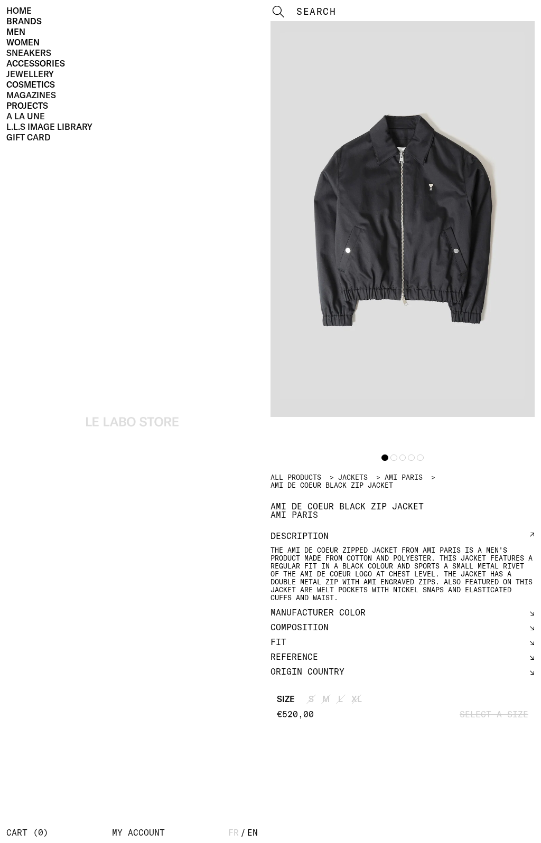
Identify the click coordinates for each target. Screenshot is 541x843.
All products (295, 477)
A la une (25, 116)
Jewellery (30, 74)
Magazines (31, 95)
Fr (233, 832)
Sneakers (28, 53)
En (252, 832)
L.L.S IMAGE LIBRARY (49, 126)
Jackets (353, 477)
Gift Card (28, 137)
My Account (138, 832)
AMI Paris (404, 477)
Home (19, 10)
